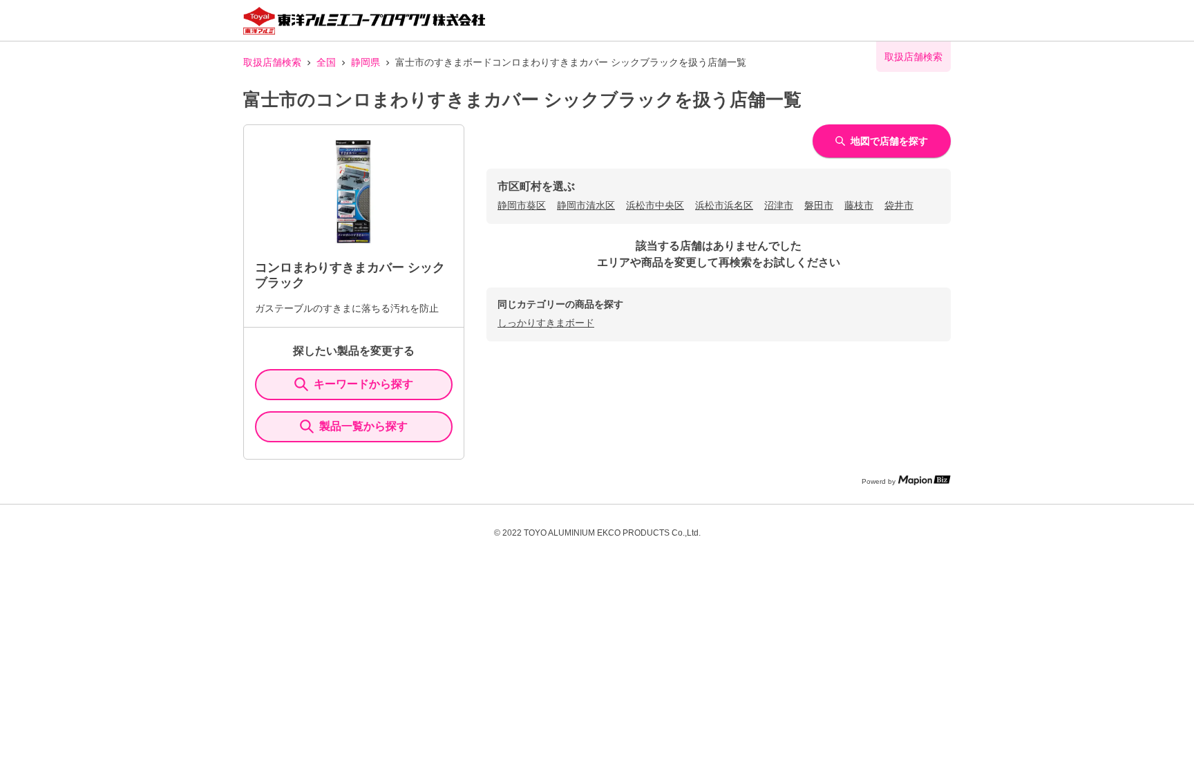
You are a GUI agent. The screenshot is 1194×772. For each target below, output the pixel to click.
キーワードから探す (363, 384)
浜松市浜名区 (724, 205)
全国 (326, 62)
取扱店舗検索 (272, 62)
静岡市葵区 (522, 205)
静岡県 (365, 62)
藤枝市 (858, 205)
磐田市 (818, 205)
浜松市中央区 (655, 205)
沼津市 (778, 205)
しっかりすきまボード (546, 322)
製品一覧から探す (363, 426)
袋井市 (898, 205)
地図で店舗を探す (889, 141)
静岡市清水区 (586, 205)
